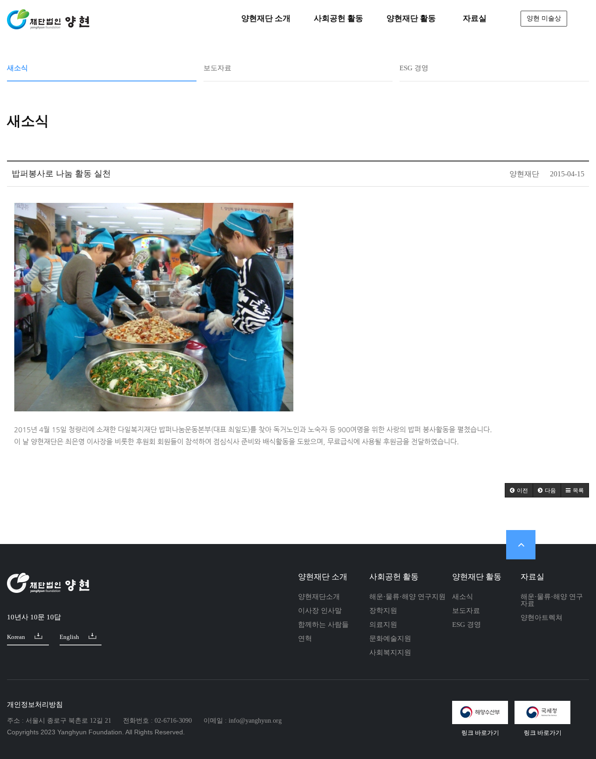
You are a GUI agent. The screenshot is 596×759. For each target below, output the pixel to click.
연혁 (305, 638)
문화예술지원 (390, 638)
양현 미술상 (544, 18)
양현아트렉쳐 (541, 617)
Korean (16, 636)
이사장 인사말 (320, 610)
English (69, 636)
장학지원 (383, 610)
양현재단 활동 (476, 576)
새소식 (17, 68)
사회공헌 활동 (394, 576)
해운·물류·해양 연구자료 (552, 600)
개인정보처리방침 (35, 704)
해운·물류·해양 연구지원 (407, 596)
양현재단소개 (319, 596)
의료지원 (383, 624)
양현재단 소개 (322, 576)
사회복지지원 (390, 652)
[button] (519, 490)
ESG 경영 (414, 68)
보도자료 (217, 68)
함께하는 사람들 (323, 624)
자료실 (532, 576)
